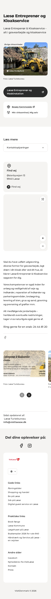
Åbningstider (15, 488)
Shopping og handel (18, 492)
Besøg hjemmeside (22, 107)
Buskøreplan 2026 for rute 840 (23, 533)
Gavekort (12, 558)
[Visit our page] (21, 445)
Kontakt (12, 566)
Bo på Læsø (14, 496)
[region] (25, 222)
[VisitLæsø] (14, 459)
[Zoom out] (42, 246)
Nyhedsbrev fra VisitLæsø (21, 562)
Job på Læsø (14, 500)
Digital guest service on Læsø (23, 504)
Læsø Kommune (16, 525)
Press (10, 570)
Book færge (14, 521)
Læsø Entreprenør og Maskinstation (19, 92)
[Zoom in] (42, 238)
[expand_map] (43, 199)
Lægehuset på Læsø (18, 529)
